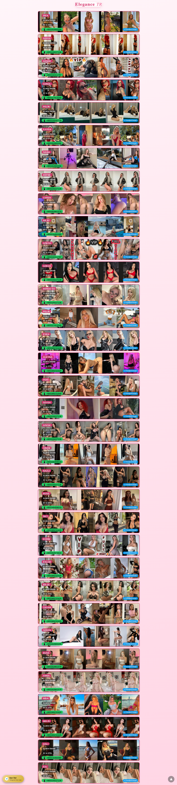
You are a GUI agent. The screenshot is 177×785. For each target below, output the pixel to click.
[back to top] (171, 779)
